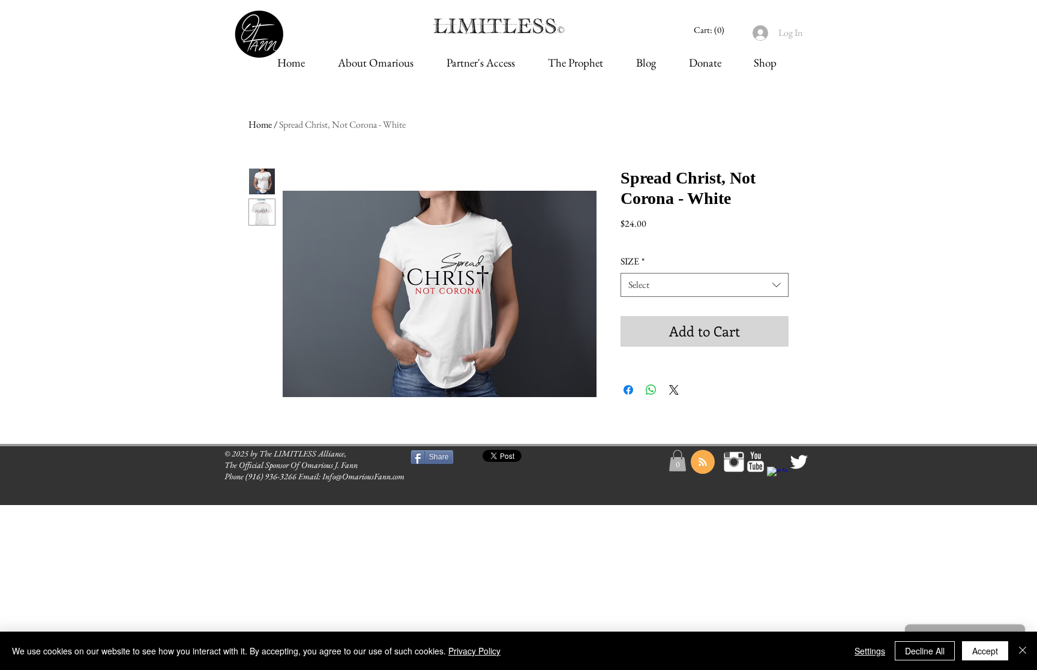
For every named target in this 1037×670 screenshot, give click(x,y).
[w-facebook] (777, 477)
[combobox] (705, 285)
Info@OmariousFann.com (363, 476)
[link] (711, 30)
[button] (678, 460)
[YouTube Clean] (755, 462)
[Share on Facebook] (628, 390)
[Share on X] (674, 390)
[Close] (1022, 650)
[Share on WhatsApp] (651, 390)
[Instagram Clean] (734, 462)
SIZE (633, 261)
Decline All (925, 651)
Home (260, 124)
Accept (985, 651)
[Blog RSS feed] (703, 462)
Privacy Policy (474, 651)
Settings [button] (870, 651)
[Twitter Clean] (799, 462)
